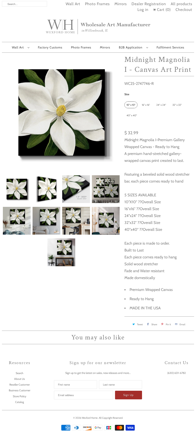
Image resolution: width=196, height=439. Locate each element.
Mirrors (120, 4)
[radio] (130, 104)
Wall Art (73, 4)
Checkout (184, 9)
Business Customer (19, 390)
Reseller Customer (19, 384)
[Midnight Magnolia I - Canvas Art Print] (61, 113)
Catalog (19, 402)
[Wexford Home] (98, 28)
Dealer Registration (148, 4)
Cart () (163, 9)
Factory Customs (50, 47)
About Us (19, 379)
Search (19, 373)
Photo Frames (97, 4)
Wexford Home (90, 417)
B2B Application (131, 47)
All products (181, 4)
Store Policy (19, 396)
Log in (142, 9)
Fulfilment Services (170, 47)
